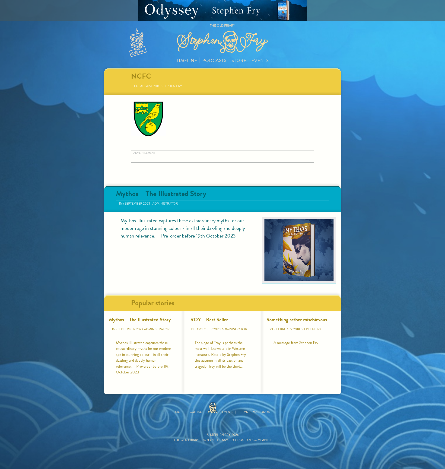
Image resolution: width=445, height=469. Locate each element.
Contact (196, 412)
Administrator (165, 203)
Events (260, 60)
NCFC (141, 76)
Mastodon (261, 412)
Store (239, 60)
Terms (243, 412)
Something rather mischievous (297, 319)
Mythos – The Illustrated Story (161, 193)
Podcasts (214, 60)
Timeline (187, 60)
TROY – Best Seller (208, 319)
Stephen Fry (172, 86)
